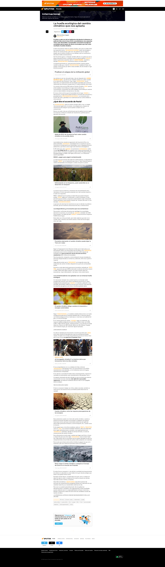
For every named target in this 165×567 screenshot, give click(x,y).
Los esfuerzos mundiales (72, 50)
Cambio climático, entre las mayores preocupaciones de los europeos (72, 412)
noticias (71, 504)
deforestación (72, 262)
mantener (68, 149)
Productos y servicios (63, 550)
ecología (73, 502)
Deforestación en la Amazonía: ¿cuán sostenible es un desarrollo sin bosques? (72, 183)
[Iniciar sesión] (116, 9)
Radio (93, 538)
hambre (86, 93)
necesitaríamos (58, 368)
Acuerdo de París (74, 65)
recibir (59, 197)
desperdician (87, 250)
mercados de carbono (64, 202)
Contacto (71, 550)
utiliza (89, 333)
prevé (85, 86)
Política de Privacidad (79, 550)
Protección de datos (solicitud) (100, 550)
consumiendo (75, 437)
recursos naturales (87, 502)
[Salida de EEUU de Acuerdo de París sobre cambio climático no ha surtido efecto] (72, 124)
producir (74, 214)
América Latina (59, 357)
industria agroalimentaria (64, 504)
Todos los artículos (60, 36)
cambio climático (78, 60)
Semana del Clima (63, 61)
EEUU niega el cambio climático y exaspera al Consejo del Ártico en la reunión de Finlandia (72, 464)
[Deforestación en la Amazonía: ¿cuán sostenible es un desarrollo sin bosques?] (72, 173)
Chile (60, 428)
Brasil (82, 427)
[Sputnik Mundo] (48, 10)
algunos (71, 482)
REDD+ (60, 161)
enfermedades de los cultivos (70, 96)
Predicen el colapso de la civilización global (72, 72)
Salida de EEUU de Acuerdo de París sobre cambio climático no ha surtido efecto (70, 135)
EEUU (78, 502)
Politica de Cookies (89, 550)
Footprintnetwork (61, 314)
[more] (90, 74)
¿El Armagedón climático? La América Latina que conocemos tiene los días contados (70, 360)
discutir (88, 58)
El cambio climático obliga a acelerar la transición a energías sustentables (71, 307)
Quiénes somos (44, 550)
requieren (77, 213)
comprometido (80, 81)
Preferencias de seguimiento (47, 552)
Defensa (82, 538)
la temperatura (83, 149)
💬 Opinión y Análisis (69, 499)
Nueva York (89, 427)
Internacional (56, 499)
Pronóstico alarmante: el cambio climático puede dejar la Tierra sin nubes (73, 242)
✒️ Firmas (62, 499)
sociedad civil (57, 431)
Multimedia (88, 538)
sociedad (82, 499)
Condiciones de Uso (53, 550)
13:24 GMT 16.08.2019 (57, 28)
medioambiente (77, 499)
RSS (109, 550)
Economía (76, 538)
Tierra (81, 502)
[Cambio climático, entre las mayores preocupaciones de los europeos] (72, 401)
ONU (70, 502)
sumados (73, 320)
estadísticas (56, 504)
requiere (72, 283)
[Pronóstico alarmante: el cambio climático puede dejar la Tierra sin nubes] (72, 231)
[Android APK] (119, 556)
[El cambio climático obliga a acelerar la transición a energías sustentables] (72, 296)
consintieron (66, 143)
